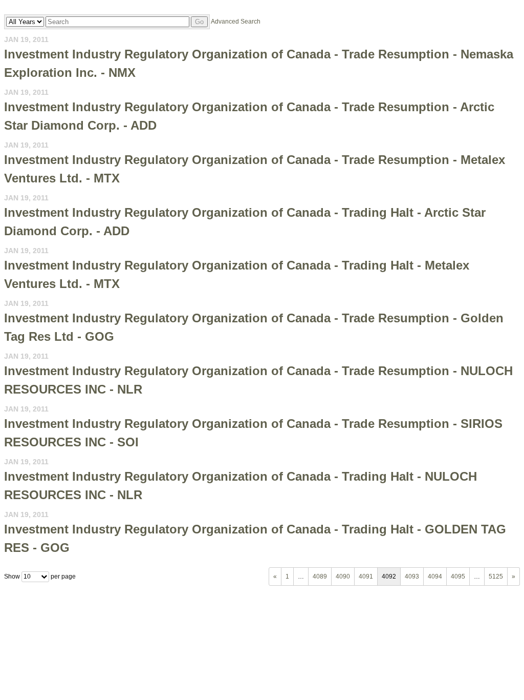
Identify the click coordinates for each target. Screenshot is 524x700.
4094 (435, 576)
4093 (412, 576)
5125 (496, 576)
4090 (343, 576)
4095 (458, 576)
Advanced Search (235, 21)
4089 (320, 576)
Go (199, 22)
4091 (366, 576)
